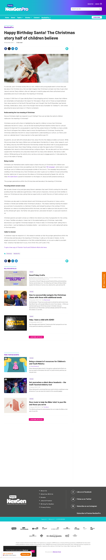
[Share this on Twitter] (9, 48)
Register (90, 4)
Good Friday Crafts (37, 275)
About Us (44, 490)
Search (100, 9)
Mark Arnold (47, 300)
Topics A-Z (44, 519)
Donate (43, 497)
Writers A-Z (52, 519)
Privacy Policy (46, 507)
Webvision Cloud (57, 552)
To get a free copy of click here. (25, 247)
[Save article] (66, 48)
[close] (68, 45)
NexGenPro (9, 27)
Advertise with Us (47, 494)
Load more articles (36, 337)
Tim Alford (46, 407)
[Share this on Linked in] (12, 48)
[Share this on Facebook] (5, 48)
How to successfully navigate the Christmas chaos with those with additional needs (47, 296)
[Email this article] (16, 48)
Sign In (97, 4)
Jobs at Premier (46, 500)
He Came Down (12, 176)
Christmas (9, 253)
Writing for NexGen (47, 504)
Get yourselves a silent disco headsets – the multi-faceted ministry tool (47, 383)
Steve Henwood (35, 366)
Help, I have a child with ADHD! (41, 319)
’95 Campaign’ (50, 167)
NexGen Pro (17, 253)
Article (31, 291)
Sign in (47, 45)
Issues (31, 271)
